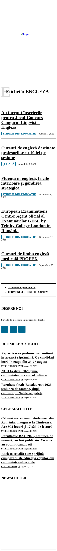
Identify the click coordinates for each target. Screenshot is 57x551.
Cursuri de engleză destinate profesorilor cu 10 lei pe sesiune (28, 152)
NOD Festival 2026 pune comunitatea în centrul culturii (24, 373)
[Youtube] (21, 329)
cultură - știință (10, 466)
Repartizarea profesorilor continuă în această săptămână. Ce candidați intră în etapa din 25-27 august (27, 357)
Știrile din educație (19, 133)
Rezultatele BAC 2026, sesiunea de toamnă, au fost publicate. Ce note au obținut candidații (27, 440)
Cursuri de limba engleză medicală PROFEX (25, 256)
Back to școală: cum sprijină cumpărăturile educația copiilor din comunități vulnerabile (27, 458)
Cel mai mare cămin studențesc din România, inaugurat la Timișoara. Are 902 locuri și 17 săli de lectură (27, 422)
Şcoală (8, 164)
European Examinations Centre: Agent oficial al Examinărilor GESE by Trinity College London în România (26, 221)
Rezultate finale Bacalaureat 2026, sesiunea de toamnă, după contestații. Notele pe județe (26, 389)
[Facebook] (4, 329)
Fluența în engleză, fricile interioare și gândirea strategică (25, 183)
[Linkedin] (13, 329)
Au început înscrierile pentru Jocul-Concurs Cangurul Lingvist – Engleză (22, 120)
